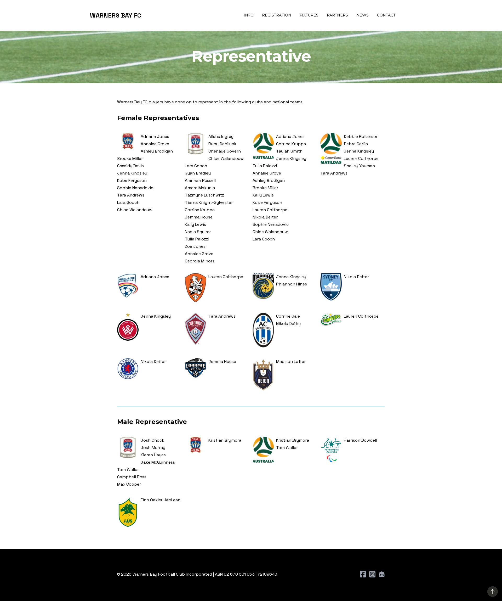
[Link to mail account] (382, 574)
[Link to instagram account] (372, 574)
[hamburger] (147, 15)
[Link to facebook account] (363, 574)
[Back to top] (492, 591)
